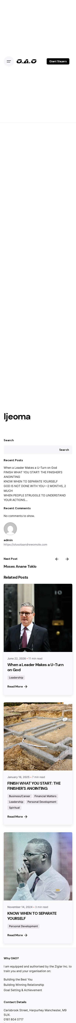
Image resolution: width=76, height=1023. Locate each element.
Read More (15, 686)
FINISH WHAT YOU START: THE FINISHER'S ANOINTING (34, 786)
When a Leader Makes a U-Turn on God (30, 467)
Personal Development (41, 801)
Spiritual (14, 807)
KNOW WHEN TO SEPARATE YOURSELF (31, 481)
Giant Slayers (58, 61)
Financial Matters (45, 796)
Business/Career (19, 796)
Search (9, 440)
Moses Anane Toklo (20, 566)
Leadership (16, 677)
